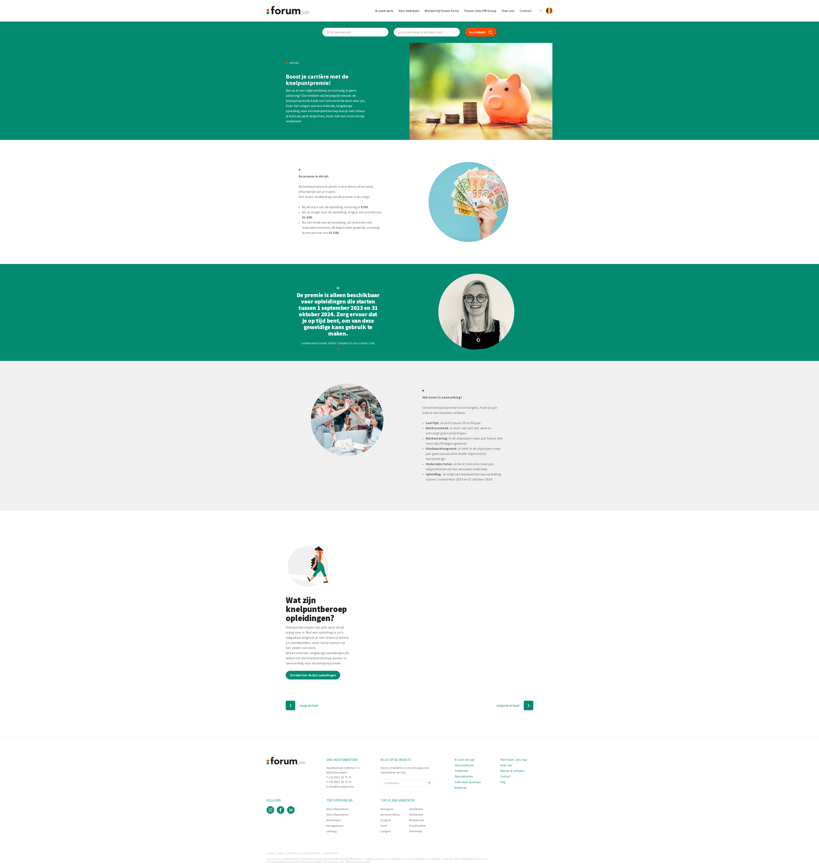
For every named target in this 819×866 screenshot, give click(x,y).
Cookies (281, 853)
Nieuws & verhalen (512, 771)
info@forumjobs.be (341, 786)
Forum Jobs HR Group (480, 11)
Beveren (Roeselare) (394, 814)
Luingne (385, 831)
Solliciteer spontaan (468, 782)
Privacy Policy (330, 861)
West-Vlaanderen (337, 809)
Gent (383, 826)
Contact (526, 11)
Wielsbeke (416, 814)
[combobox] (427, 32)
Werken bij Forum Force (442, 11)
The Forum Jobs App (513, 760)
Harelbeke (416, 809)
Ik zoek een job (465, 760)
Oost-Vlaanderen (337, 814)
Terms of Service (354, 861)
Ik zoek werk (384, 11)
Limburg (331, 831)
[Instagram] (270, 810)
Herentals (415, 831)
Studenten (462, 771)
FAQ (503, 782)
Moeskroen (416, 820)
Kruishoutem (417, 826)
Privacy (271, 853)
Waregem (386, 809)
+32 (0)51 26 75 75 (339, 777)
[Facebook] (280, 810)
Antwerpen (333, 820)
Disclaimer (292, 853)
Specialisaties (464, 776)
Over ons (508, 11)
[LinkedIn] (291, 810)
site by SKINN (330, 853)
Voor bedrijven (408, 11)
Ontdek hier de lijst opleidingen (313, 675)
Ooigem (385, 820)
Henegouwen (335, 826)
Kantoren (461, 788)
